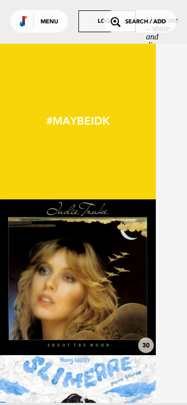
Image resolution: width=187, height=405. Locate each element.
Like (45, 277)
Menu (49, 22)
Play (78, 277)
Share (110, 277)
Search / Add (145, 22)
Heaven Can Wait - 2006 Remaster (78, 321)
